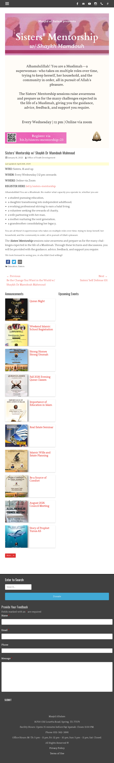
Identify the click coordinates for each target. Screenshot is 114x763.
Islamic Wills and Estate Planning (40, 454)
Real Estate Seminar (41, 427)
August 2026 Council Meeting (39, 505)
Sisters (21, 266)
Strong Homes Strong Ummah (39, 353)
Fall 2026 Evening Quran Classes (40, 378)
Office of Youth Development (41, 158)
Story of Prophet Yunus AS (39, 530)
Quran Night (37, 301)
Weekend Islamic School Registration (41, 328)
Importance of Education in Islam (41, 404)
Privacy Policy (57, 748)
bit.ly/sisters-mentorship (41, 186)
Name (5, 615)
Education (12, 266)
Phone (4, 644)
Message (6, 658)
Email (5, 630)
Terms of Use (57, 753)
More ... (10, 555)
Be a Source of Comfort (38, 479)
